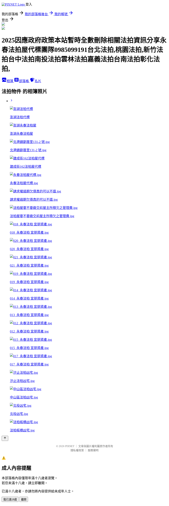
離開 (23, 499)
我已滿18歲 (10, 499)
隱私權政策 (77, 450)
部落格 (24, 81)
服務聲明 (93, 450)
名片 (38, 81)
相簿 (10, 81)
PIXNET (69, 446)
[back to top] (5, 438)
